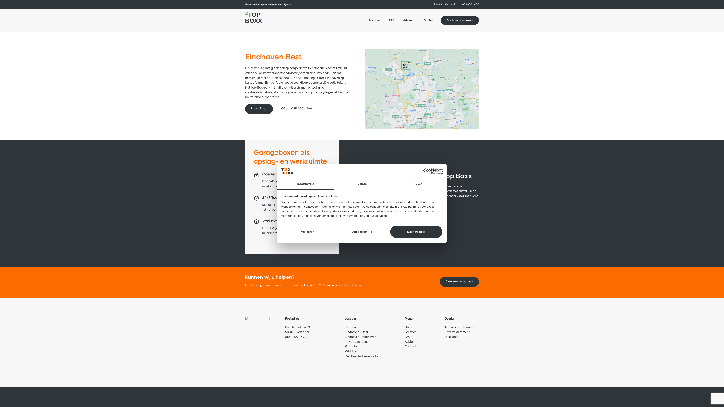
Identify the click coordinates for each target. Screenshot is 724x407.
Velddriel (351, 351)
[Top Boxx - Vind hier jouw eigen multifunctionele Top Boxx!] (256, 20)
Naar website (416, 231)
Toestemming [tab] (305, 183)
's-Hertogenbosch (357, 342)
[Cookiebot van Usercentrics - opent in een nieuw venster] (426, 171)
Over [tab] (418, 183)
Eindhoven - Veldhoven (360, 337)
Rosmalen (351, 346)
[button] (370, 123)
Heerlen (350, 327)
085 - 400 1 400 (296, 337)
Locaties (374, 20)
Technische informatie (460, 327)
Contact (429, 20)
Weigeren (307, 231)
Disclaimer (452, 337)
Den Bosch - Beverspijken (362, 356)
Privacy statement (457, 332)
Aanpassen (360, 231)
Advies (407, 20)
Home (409, 327)
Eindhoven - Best (356, 332)
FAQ (392, 20)
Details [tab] (362, 183)
